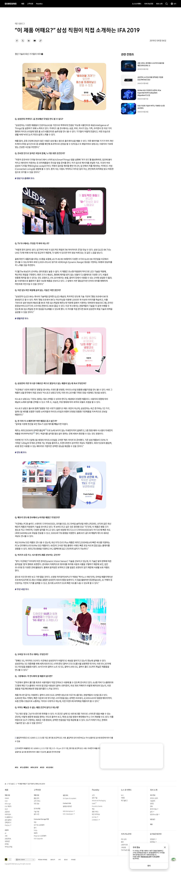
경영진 (152, 804)
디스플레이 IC (9, 817)
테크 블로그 (11, 784)
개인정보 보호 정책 (146, 857)
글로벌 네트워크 (67, 806)
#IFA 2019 (34, 767)
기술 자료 (36, 812)
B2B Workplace (68, 811)
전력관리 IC (8, 822)
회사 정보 (152, 795)
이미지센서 (8, 814)
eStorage (8, 804)
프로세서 (7, 812)
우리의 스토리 (154, 798)
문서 (35, 828)
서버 (6, 836)
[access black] (6, 859)
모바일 (6, 844)
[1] (16, 737)
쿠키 (59, 859)
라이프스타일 (8, 847)
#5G (16, 767)
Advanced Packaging (99, 801)
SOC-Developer (68, 814)
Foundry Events (97, 806)
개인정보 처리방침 (42, 859)
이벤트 (123, 798)
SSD (6, 801)
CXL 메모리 (8, 806)
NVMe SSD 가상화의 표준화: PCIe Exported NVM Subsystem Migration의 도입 (149, 92)
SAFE (94, 804)
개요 (35, 822)
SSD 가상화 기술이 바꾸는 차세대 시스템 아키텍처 (151, 106)
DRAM (7, 798)
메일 (35, 41)
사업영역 (152, 801)
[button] (25, 859)
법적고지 (53, 859)
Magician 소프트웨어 (40, 836)
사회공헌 (123, 847)
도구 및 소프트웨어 (39, 825)
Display (7, 825)
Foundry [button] (39, 3)
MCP (6, 809)
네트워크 (7, 841)
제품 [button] (22, 3)
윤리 (151, 812)
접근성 (65, 859)
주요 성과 (123, 839)
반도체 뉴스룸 (154, 814)
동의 (149, 865)
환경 (122, 842)
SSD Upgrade (38, 838)
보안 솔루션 (8, 820)
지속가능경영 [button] (148, 3)
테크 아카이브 (96, 814)
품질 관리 (36, 798)
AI (5, 833)
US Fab (94, 817)
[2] (16, 748)
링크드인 (29, 41)
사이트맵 (73, 859)
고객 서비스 (37, 801)
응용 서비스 (95, 812)
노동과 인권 (124, 845)
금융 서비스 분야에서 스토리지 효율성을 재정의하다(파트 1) (151, 64)
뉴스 (122, 795)
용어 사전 (36, 814)
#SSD (42, 767)
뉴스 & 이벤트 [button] (136, 3)
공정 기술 (94, 798)
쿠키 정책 (155, 857)
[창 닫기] (165, 847)
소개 (93, 795)
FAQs (35, 830)
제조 (93, 809)
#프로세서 (49, 767)
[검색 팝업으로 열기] (166, 4)
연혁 (151, 806)
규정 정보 (36, 804)
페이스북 (17, 41)
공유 (40, 41)
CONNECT (95, 820)
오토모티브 (8, 839)
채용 (151, 824)
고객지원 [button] (30, 3)
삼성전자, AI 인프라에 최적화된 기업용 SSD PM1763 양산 (150, 78)
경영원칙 (152, 839)
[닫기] (159, 747)
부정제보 (152, 842)
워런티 (36, 833)
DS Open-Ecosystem (69, 798)
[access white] (10, 859)
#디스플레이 (24, 767)
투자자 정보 (153, 809)
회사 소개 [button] (159, 3)
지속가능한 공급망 (126, 850)
